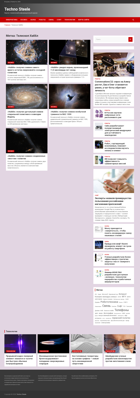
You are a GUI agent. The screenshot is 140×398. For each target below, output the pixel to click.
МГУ (124, 297)
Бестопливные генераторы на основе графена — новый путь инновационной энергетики (85, 360)
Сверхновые (98, 306)
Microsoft (105, 294)
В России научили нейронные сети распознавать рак (113, 115)
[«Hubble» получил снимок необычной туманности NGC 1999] (69, 96)
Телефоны (122, 310)
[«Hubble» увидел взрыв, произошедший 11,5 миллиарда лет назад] (69, 52)
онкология (108, 318)
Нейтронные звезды (118, 299)
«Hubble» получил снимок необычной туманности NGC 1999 (68, 112)
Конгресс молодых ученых (106, 297)
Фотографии (108, 313)
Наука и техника (107, 299)
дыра (96, 315)
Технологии (69, 20)
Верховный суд (113, 294)
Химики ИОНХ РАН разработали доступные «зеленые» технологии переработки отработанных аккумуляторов (118, 277)
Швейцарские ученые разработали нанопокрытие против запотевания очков (118, 358)
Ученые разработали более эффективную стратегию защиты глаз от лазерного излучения (118, 260)
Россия (121, 302)
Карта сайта (83, 20)
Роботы (42, 20)
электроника (105, 322)
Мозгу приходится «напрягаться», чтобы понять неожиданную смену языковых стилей (118, 232)
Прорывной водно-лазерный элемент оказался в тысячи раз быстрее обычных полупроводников (19, 360)
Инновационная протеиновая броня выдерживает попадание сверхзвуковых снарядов (53, 360)
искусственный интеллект (108, 315)
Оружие (97, 302)
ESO (96, 294)
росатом (97, 320)
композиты (121, 315)
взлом (128, 313)
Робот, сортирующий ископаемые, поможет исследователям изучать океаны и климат (117, 147)
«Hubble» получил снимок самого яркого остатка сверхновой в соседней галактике (26, 70)
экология (97, 322)
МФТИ (128, 297)
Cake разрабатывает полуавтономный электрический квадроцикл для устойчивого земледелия (118, 130)
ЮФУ (123, 313)
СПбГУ (125, 302)
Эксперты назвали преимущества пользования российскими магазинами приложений (113, 201)
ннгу (103, 318)
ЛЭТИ (119, 297)
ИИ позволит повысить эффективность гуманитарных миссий (116, 161)
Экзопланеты (117, 313)
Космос (23, 20)
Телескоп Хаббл (109, 310)
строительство (105, 320)
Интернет (123, 294)
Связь (51, 20)
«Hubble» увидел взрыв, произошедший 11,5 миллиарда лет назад (69, 68)
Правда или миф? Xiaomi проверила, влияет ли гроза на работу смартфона (118, 246)
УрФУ (96, 313)
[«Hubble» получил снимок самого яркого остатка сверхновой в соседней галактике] (27, 52)
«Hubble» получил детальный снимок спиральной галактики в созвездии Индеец (25, 114)
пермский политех (121, 318)
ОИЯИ (127, 299)
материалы (98, 318)
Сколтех (114, 306)
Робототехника (109, 301)
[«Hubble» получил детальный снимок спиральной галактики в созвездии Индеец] (27, 96)
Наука (33, 20)
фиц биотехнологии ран (118, 320)
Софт (59, 20)
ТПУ (124, 306)
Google (99, 294)
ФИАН (101, 313)
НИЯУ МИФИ (98, 299)
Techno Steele (17, 9)
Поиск (130, 39)
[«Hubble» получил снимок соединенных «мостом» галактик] (27, 140)
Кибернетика (11, 20)
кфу (126, 315)
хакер (127, 320)
